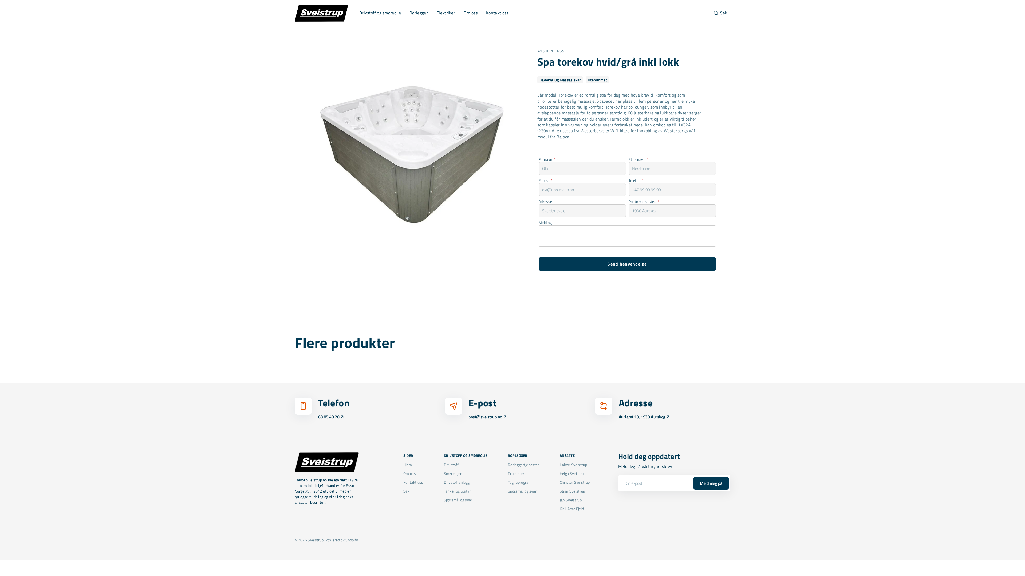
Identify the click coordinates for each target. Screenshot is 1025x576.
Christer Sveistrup (575, 482)
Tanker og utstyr (457, 491)
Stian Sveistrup (572, 491)
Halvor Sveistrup (573, 464)
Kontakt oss (413, 482)
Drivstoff (451, 464)
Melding (545, 222)
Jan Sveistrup (571, 500)
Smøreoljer (453, 473)
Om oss (409, 473)
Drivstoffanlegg (457, 482)
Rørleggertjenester (523, 464)
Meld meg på (711, 483)
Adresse (547, 201)
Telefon (636, 180)
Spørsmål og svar (458, 500)
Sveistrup (316, 540)
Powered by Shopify (341, 540)
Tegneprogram (520, 482)
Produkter (516, 473)
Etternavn (638, 159)
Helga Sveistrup (573, 473)
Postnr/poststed (644, 201)
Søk (406, 491)
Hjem (407, 464)
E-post (546, 180)
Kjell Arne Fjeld (572, 508)
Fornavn (547, 159)
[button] (720, 13)
